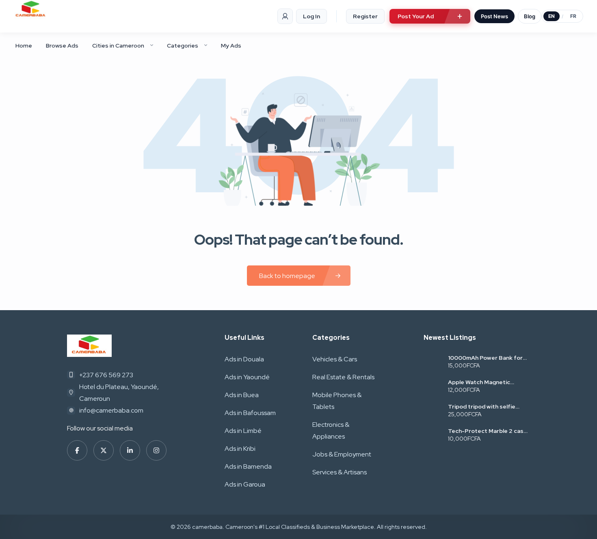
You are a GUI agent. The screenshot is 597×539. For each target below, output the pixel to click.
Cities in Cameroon (118, 45)
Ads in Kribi (240, 448)
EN (551, 16)
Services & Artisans (339, 472)
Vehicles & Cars (334, 359)
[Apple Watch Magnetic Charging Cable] (433, 387)
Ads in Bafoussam (250, 413)
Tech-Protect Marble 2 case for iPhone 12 (487, 431)
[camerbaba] (30, 10)
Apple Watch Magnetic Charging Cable (479, 382)
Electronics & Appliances (330, 430)
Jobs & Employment (341, 454)
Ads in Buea (242, 395)
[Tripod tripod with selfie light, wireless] (433, 411)
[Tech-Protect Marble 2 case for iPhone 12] (433, 435)
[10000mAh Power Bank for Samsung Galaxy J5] (433, 362)
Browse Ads (62, 45)
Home (23, 45)
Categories (182, 45)
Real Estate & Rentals (343, 377)
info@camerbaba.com (111, 410)
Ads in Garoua (245, 484)
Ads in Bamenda (248, 466)
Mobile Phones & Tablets (336, 401)
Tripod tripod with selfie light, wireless (481, 406)
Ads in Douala (244, 359)
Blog (529, 16)
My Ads (231, 45)
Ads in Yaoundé (247, 377)
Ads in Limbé (243, 430)
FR (573, 16)
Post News (494, 16)
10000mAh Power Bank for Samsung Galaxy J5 (485, 358)
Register (365, 16)
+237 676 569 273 (106, 375)
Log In (311, 16)
